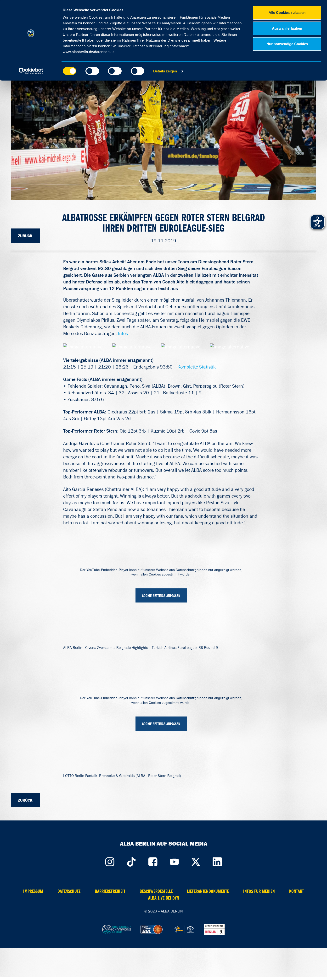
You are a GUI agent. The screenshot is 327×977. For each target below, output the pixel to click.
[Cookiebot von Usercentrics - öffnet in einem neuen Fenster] (31, 71)
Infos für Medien (259, 891)
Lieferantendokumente (208, 891)
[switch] (92, 71)
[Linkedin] (217, 861)
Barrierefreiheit (110, 891)
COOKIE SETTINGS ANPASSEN (161, 596)
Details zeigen (165, 71)
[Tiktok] (131, 861)
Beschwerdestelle (156, 891)
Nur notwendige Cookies (287, 44)
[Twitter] (196, 861)
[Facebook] (153, 861)
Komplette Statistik (196, 367)
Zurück (25, 235)
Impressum (33, 891)
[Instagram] (109, 861)
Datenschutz (68, 891)
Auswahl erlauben (287, 28)
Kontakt (296, 891)
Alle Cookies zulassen (287, 13)
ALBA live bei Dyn (163, 898)
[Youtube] (174, 861)
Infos (123, 333)
